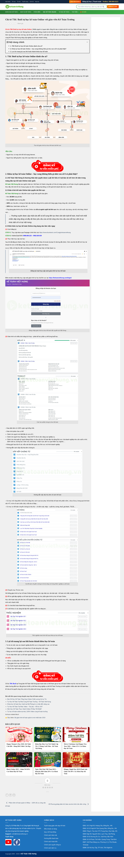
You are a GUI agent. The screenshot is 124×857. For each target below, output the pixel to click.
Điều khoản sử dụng (50, 829)
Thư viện (75, 12)
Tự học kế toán (64, 12)
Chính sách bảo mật (50, 835)
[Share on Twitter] (10, 795)
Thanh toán (97, 1)
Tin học (14, 1)
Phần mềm (37, 12)
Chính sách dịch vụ (50, 848)
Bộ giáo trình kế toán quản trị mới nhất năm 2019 (30, 717)
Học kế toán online (49, 12)
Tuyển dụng (25, 1)
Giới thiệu (7, 1)
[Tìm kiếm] (103, 6)
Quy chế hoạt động (50, 832)
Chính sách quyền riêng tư (52, 845)
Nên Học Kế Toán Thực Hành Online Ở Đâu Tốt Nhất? (24, 709)
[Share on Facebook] (7, 795)
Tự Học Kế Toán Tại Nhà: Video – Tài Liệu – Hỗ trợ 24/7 (25, 706)
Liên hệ (32, 1)
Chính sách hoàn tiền (50, 841)
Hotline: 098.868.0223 (110, 1)
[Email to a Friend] (14, 795)
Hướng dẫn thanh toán (51, 838)
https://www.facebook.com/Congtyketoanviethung (55, 232)
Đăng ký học (87, 1)
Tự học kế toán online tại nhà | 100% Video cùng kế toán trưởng (27, 711)
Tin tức (19, 1)
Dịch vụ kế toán (25, 12)
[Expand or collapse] (87, 42)
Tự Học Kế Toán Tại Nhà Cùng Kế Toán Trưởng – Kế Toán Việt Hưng (29, 701)
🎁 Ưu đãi (83, 12)
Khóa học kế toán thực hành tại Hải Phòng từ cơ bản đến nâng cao (28, 704)
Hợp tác (37, 1)
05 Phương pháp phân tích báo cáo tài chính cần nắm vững (68, 804)
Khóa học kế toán (11, 12)
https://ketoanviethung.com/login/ (60, 278)
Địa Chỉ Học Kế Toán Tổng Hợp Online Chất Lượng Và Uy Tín (26, 699)
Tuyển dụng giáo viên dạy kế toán (54, 825)
